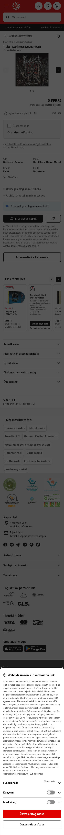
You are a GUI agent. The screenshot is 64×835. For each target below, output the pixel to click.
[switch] (51, 792)
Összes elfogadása (32, 814)
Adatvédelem (9, 773)
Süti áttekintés (36, 773)
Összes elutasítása (32, 824)
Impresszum (22, 773)
